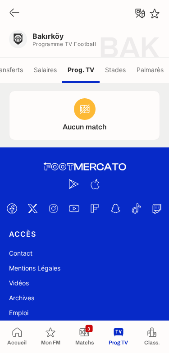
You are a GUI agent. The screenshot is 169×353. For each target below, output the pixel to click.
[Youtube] (74, 208)
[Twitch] (157, 208)
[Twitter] (33, 208)
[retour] (14, 13)
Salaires (45, 69)
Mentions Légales (34, 268)
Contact (20, 253)
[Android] (74, 184)
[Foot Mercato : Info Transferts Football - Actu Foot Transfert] (84, 167)
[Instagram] (53, 208)
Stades (115, 69)
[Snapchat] (116, 208)
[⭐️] (154, 13)
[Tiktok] (136, 208)
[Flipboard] (95, 208)
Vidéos (19, 283)
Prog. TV (81, 69)
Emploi (18, 312)
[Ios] (95, 184)
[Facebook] (12, 208)
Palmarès (150, 69)
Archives (21, 298)
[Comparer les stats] (140, 13)
